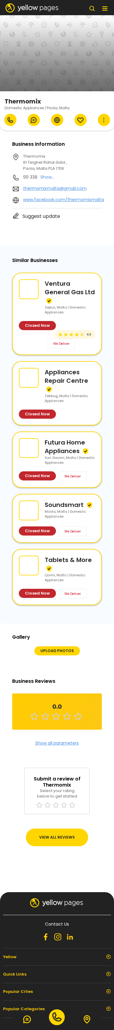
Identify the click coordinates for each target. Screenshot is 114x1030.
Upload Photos (57, 650)
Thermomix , (45, 162)
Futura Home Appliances (65, 446)
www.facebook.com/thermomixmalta (63, 200)
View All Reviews (57, 837)
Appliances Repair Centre (66, 376)
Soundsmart (64, 505)
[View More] (104, 120)
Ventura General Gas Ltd (70, 287)
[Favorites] (80, 120)
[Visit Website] (57, 120)
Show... (47, 177)
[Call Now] (10, 120)
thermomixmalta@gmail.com (55, 188)
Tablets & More (68, 560)
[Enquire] (34, 120)
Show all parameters (57, 743)
